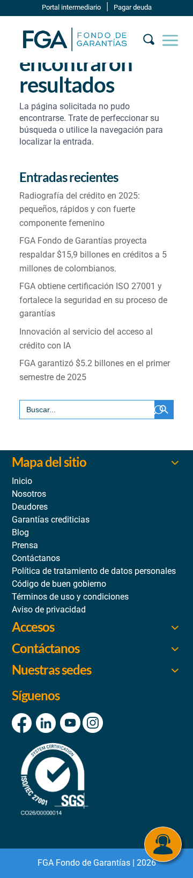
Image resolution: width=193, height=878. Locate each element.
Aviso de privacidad (49, 609)
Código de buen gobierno (59, 584)
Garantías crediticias (51, 519)
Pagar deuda (133, 7)
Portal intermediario (71, 7)
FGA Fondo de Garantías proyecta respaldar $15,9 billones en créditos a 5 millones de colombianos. (93, 254)
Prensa (25, 545)
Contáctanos (36, 558)
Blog (20, 532)
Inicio (22, 481)
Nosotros (29, 494)
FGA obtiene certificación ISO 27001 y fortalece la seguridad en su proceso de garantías (93, 300)
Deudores (30, 507)
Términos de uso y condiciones (70, 597)
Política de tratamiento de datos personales (94, 571)
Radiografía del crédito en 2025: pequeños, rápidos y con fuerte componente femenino (79, 209)
